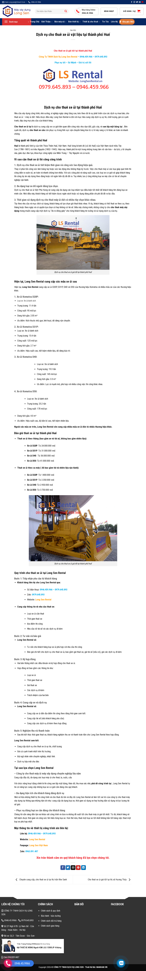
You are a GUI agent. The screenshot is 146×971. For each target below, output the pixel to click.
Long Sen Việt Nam (38, 845)
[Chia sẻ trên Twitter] (68, 867)
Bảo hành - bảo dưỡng (51, 915)
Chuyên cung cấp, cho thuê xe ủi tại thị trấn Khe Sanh (43, 879)
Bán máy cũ (59, 21)
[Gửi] (65, 11)
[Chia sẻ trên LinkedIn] (83, 867)
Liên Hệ (114, 21)
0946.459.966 (86, 56)
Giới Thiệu (46, 21)
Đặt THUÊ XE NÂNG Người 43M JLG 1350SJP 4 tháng (39, 947)
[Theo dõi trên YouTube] (142, 2)
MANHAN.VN (101, 967)
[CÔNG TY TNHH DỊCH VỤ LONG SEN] (16, 11)
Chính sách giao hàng (50, 925)
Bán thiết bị (73, 21)
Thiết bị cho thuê (90, 21)
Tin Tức (105, 21)
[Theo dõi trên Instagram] (134, 2)
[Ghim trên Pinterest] (78, 867)
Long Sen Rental (43, 599)
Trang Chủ (34, 21)
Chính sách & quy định (50, 910)
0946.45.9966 (10, 920)
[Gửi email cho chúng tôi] (140, 2)
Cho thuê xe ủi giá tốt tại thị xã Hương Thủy (107, 879)
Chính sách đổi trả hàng (51, 920)
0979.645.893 (100, 56)
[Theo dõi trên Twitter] (137, 2)
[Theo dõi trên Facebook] (131, 2)
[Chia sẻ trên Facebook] (62, 867)
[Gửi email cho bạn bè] (73, 867)
